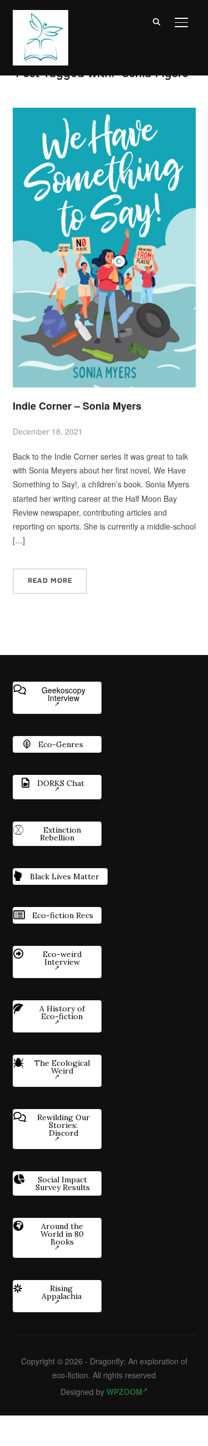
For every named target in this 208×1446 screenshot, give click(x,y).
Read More (50, 580)
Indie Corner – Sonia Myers (77, 406)
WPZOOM (124, 1391)
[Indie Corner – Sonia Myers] (104, 114)
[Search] (157, 21)
